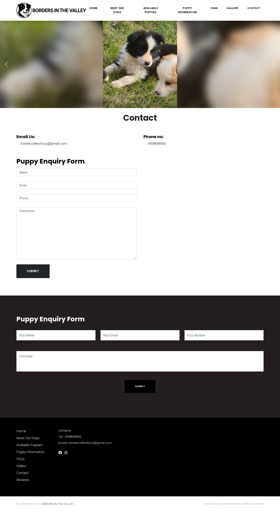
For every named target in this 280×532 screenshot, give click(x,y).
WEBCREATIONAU (231, 503)
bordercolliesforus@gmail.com (44, 143)
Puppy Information (187, 10)
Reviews (22, 480)
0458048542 (157, 143)
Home (93, 8)
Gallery (232, 8)
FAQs (214, 8)
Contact (253, 8)
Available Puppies (150, 10)
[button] (6, 64)
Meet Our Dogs (117, 10)
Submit (140, 386)
